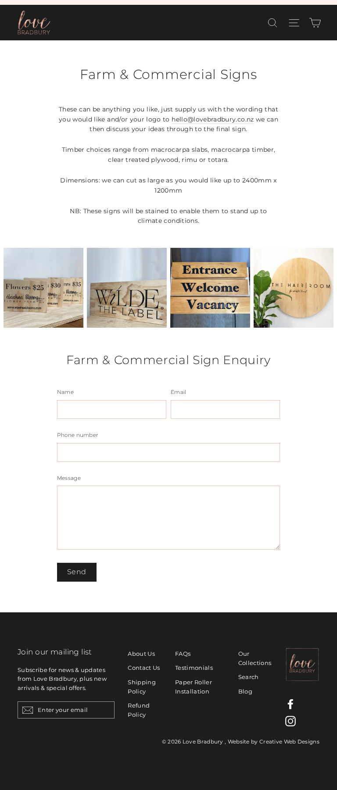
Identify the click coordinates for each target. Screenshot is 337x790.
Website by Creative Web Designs (273, 741)
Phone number (78, 435)
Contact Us (144, 667)
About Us (141, 653)
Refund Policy (139, 710)
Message (69, 478)
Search (248, 676)
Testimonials (194, 667)
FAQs (182, 653)
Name (65, 392)
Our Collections (255, 658)
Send (76, 572)
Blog (245, 691)
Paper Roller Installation (193, 687)
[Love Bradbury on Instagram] (290, 721)
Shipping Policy (142, 687)
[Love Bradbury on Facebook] (290, 704)
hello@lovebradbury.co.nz (213, 119)
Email (178, 392)
